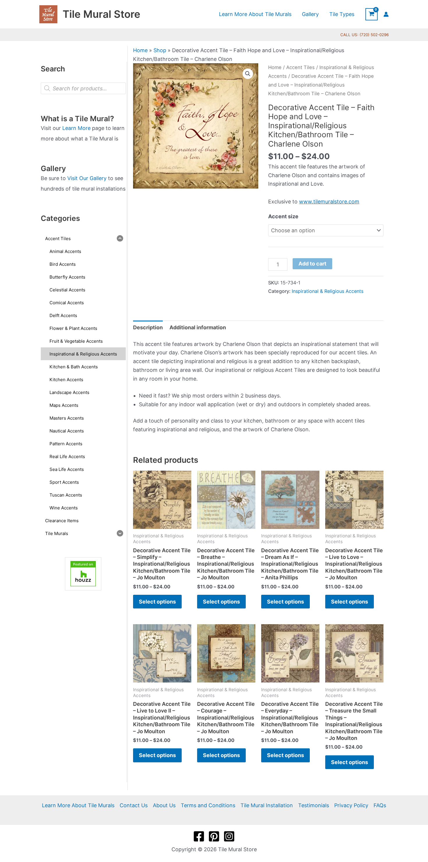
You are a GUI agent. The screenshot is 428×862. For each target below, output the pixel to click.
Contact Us (134, 805)
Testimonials (313, 805)
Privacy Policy (351, 805)
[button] (248, 73)
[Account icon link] (386, 14)
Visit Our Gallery (87, 178)
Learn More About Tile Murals (78, 805)
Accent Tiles (300, 67)
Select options (157, 602)
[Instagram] (229, 836)
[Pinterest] (214, 836)
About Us (164, 805)
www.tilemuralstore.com (329, 201)
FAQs (380, 805)
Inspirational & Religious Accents (327, 291)
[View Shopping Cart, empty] (371, 14)
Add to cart (312, 264)
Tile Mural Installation (266, 805)
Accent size (283, 216)
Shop (159, 50)
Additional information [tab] (197, 327)
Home (140, 50)
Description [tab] (148, 327)
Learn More (76, 128)
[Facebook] (199, 836)
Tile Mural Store (101, 14)
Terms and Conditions (208, 805)
